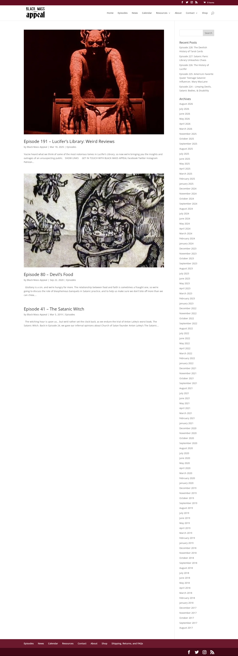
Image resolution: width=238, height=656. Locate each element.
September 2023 (188, 263)
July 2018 (184, 572)
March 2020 (185, 473)
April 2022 (184, 348)
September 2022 (188, 323)
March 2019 (185, 532)
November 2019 (188, 493)
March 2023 (185, 293)
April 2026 (184, 123)
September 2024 (188, 203)
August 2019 (186, 508)
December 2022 (187, 308)
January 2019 (186, 543)
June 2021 (184, 398)
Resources (161, 13)
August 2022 (186, 328)
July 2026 (184, 108)
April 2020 (184, 468)
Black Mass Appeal (37, 146)
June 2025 (184, 158)
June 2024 (184, 218)
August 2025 (186, 148)
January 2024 (186, 243)
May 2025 (184, 163)
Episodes (123, 13)
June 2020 (184, 458)
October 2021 (186, 378)
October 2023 (186, 258)
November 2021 (188, 373)
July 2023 (184, 273)
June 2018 (184, 577)
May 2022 (184, 343)
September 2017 (188, 622)
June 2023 (184, 278)
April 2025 (184, 168)
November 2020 (188, 433)
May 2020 (184, 463)
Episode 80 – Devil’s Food (48, 274)
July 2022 (184, 333)
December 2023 (187, 248)
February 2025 (187, 178)
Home (110, 13)
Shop (205, 13)
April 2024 (184, 228)
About (178, 13)
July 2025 (184, 153)
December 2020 (187, 428)
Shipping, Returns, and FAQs (127, 643)
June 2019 (184, 518)
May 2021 (184, 403)
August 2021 (186, 388)
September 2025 (188, 143)
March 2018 (185, 592)
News (135, 13)
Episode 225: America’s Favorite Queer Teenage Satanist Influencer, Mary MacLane (196, 77)
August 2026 (186, 103)
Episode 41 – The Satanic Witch (54, 309)
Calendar (147, 13)
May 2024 (184, 223)
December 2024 (187, 188)
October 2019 (186, 498)
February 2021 (187, 418)
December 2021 (187, 368)
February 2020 (187, 478)
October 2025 (186, 138)
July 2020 (184, 453)
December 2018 (187, 548)
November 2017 (188, 612)
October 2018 (186, 557)
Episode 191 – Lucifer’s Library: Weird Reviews (69, 141)
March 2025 (185, 173)
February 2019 (187, 537)
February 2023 (187, 298)
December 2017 (187, 607)
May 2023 (184, 283)
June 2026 (184, 113)
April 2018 (184, 587)
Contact (190, 13)
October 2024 (186, 198)
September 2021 (188, 383)
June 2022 (184, 338)
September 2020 (188, 443)
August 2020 (186, 448)
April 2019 (184, 528)
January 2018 (186, 602)
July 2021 (184, 393)
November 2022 (188, 313)
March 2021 (185, 413)
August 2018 (186, 567)
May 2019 (184, 523)
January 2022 (186, 363)
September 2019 (188, 503)
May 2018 (184, 582)
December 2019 (187, 488)
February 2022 (187, 358)
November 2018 (188, 552)
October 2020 (186, 438)
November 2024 (188, 193)
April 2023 (184, 288)
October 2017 (186, 617)
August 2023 (186, 268)
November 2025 (188, 133)
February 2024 (187, 238)
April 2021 (184, 408)
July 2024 (184, 213)
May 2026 (184, 118)
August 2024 (186, 208)
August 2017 (186, 627)
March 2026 (185, 128)
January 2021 (186, 423)
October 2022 (186, 318)
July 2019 (184, 513)
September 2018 (188, 562)
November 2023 (188, 253)
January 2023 (186, 303)
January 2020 (186, 483)
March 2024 (185, 233)
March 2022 (185, 353)
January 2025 (186, 183)
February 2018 (187, 597)
